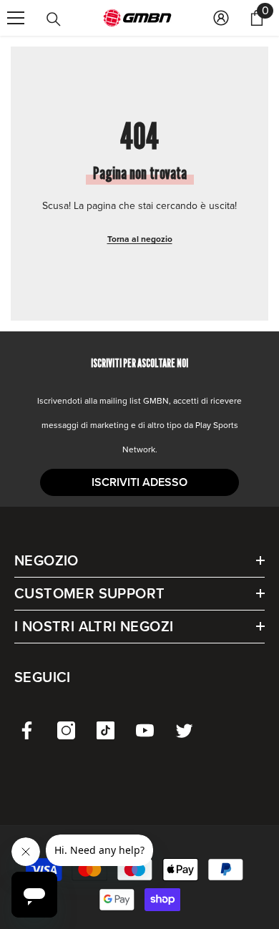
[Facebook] (26, 730)
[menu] (15, 17)
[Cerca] (53, 19)
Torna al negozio (139, 239)
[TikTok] (105, 730)
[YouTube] (144, 730)
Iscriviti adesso (139, 482)
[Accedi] (221, 18)
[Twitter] (184, 730)
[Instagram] (66, 730)
